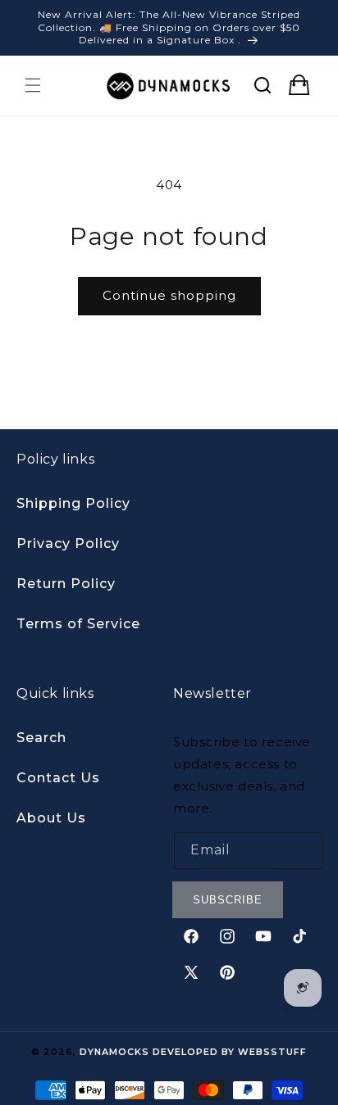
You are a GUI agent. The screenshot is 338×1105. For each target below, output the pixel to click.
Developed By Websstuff (230, 1051)
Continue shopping (169, 295)
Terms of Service (78, 624)
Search (41, 737)
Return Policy (66, 583)
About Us (51, 818)
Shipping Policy (73, 503)
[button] (33, 85)
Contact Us (58, 778)
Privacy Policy (68, 543)
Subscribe (228, 900)
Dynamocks (114, 1051)
